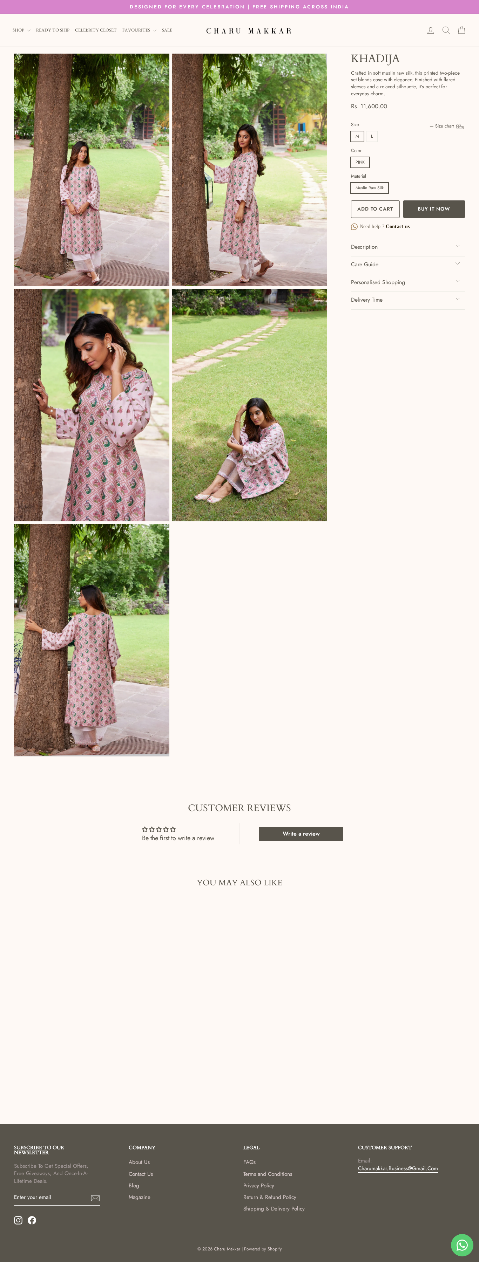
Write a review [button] (301, 834)
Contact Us (141, 1174)
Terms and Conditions (267, 1174)
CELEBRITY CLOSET (96, 30)
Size (403, 125)
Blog (134, 1185)
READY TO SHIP (52, 30)
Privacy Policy (258, 1185)
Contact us (397, 226)
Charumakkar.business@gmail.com (398, 1168)
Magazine (139, 1197)
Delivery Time (367, 300)
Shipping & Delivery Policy (274, 1209)
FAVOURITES (136, 30)
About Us (139, 1162)
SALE (167, 30)
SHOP (19, 30)
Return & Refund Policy (269, 1197)
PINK (360, 162)
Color (356, 151)
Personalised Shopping (378, 282)
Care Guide (364, 264)
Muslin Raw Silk (370, 188)
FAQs (249, 1162)
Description (364, 247)
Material (358, 176)
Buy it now (434, 208)
